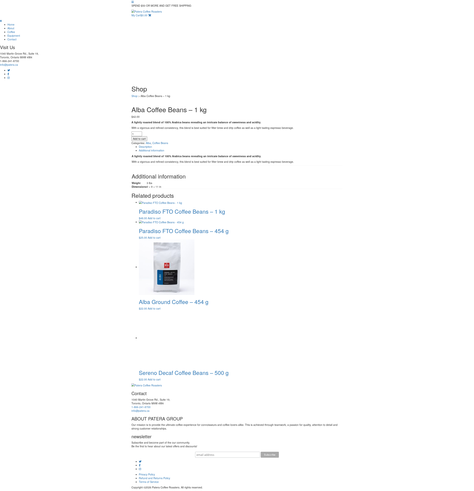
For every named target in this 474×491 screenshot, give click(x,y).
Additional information (151, 150)
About (10, 28)
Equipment (13, 35)
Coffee (11, 32)
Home (10, 24)
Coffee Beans (160, 143)
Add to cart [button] (154, 218)
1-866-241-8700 (141, 407)
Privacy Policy (147, 474)
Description (145, 146)
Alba (148, 143)
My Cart (139, 15)
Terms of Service (149, 482)
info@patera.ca (9, 64)
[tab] (241, 146)
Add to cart (139, 139)
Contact (11, 39)
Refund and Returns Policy (154, 478)
